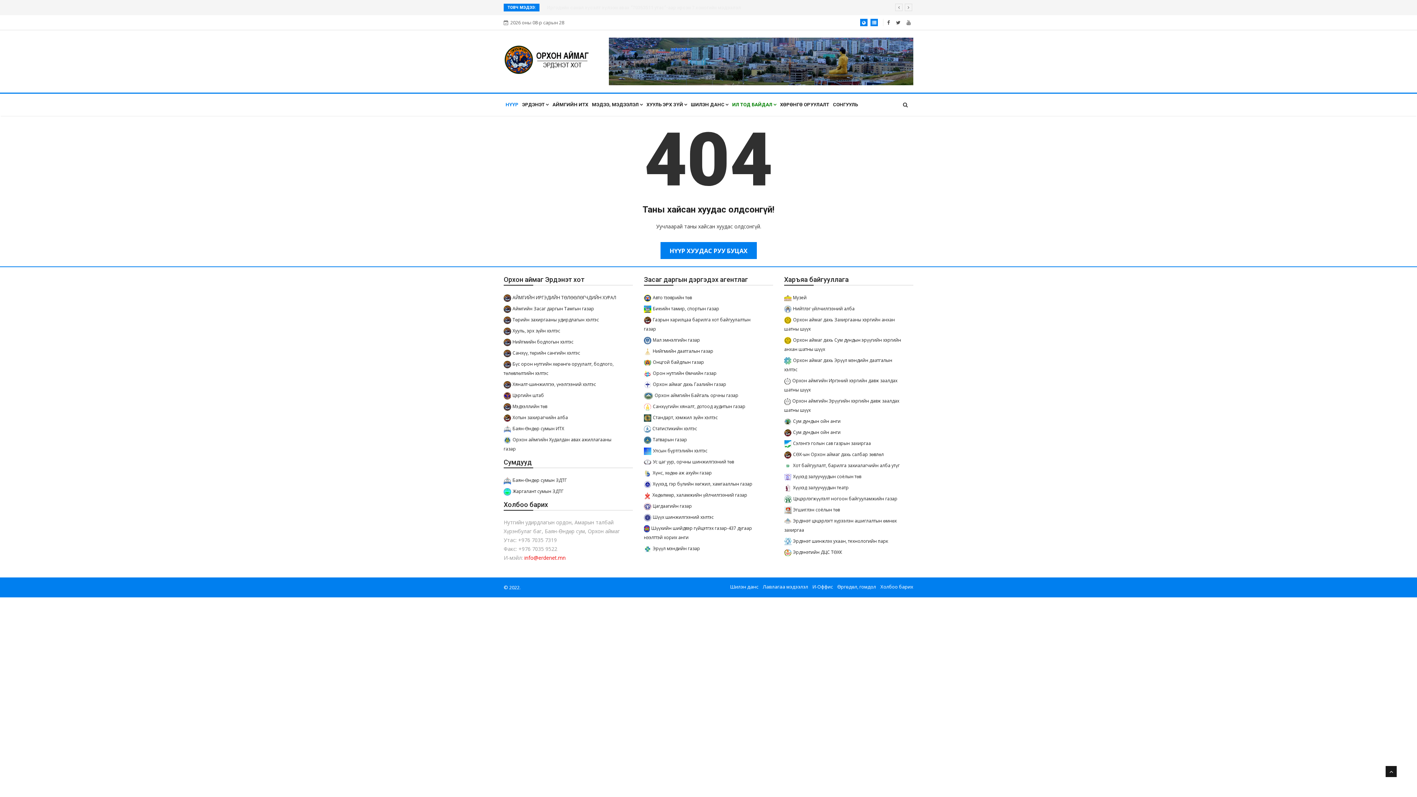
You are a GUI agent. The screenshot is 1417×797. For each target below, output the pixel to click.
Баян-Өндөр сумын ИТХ (538, 428)
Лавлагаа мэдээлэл (785, 586)
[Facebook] (888, 22)
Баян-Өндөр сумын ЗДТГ (540, 480)
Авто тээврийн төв (672, 297)
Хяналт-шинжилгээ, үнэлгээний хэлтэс (554, 384)
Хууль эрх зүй (665, 104)
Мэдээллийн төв (530, 406)
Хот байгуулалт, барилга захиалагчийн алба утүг (846, 465)
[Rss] (909, 22)
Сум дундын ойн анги (817, 421)
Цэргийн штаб (528, 395)
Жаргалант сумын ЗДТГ (538, 491)
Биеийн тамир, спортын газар (686, 309)
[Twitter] (898, 22)
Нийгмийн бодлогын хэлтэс (543, 342)
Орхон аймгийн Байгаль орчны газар (696, 395)
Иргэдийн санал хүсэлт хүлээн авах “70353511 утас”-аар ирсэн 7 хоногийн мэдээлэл (644, 7)
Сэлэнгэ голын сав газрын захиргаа (832, 443)
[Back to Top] (1391, 771)
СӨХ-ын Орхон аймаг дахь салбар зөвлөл (838, 454)
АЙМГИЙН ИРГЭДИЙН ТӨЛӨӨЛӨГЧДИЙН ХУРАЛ (564, 297)
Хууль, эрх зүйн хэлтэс (536, 331)
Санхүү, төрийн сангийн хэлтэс (546, 353)
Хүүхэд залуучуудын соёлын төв (827, 476)
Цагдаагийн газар (672, 506)
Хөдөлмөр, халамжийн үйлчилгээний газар (699, 495)
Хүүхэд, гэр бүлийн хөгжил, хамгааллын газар (702, 484)
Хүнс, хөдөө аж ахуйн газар (682, 473)
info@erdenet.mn (545, 557)
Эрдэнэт (534, 104)
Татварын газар (670, 440)
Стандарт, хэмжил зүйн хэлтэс (685, 417)
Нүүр (512, 104)
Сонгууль (845, 104)
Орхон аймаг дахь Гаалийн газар (689, 384)
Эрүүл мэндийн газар (676, 548)
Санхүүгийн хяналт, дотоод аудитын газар (699, 406)
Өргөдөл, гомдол (856, 586)
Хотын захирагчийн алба (540, 417)
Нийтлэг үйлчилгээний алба (824, 309)
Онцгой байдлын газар (678, 362)
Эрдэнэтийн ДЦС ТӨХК (817, 552)
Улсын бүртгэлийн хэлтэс (680, 451)
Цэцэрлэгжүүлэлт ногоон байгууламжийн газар (845, 499)
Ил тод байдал (752, 104)
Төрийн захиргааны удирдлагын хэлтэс (556, 320)
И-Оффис (823, 586)
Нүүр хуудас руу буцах (709, 251)
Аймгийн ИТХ (570, 104)
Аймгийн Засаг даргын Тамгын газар (553, 309)
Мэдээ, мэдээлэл (616, 104)
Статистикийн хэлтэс (674, 428)
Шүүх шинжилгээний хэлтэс (683, 517)
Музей (800, 297)
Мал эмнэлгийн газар (676, 340)
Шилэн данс (708, 104)
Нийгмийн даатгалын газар (683, 351)
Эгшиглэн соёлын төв (816, 510)
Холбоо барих (896, 586)
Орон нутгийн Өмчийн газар (685, 373)
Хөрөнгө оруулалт (804, 104)
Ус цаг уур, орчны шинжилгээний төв (693, 462)
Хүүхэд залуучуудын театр (821, 487)
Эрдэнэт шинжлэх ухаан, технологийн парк (840, 541)
